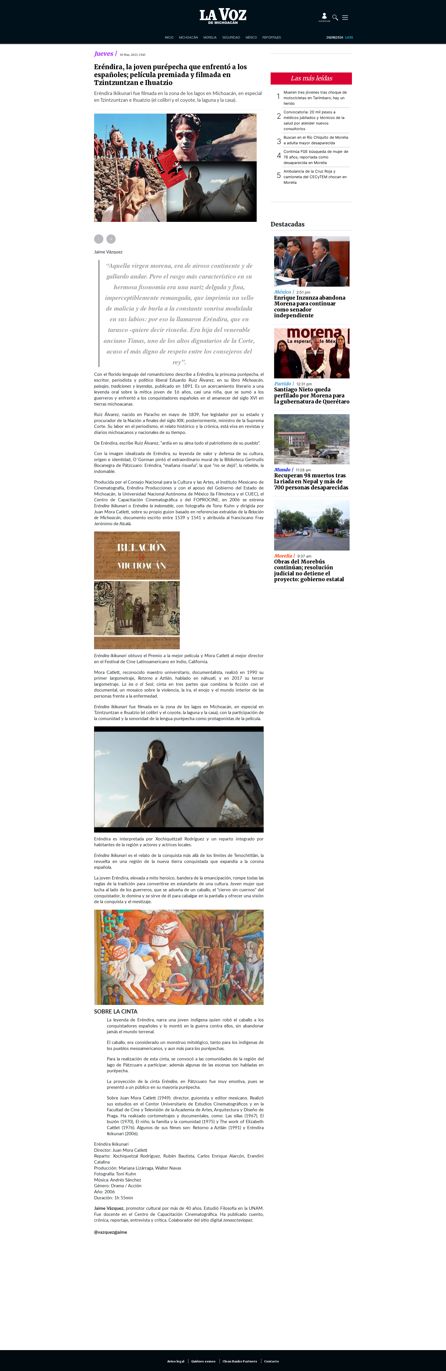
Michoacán (188, 37)
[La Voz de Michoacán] (223, 16)
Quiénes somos (203, 1361)
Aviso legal (175, 1361)
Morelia (210, 37)
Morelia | (285, 556)
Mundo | (284, 469)
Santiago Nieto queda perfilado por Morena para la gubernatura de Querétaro (312, 395)
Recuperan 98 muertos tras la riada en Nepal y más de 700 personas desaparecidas (311, 481)
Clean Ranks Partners (240, 1361)
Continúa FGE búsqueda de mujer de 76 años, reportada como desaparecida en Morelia (316, 157)
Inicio (169, 37)
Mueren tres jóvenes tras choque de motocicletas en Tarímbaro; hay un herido (315, 98)
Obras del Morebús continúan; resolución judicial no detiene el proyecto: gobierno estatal (309, 570)
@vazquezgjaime (110, 1232)
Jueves (104, 53)
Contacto (271, 1361)
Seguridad (231, 37)
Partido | (284, 384)
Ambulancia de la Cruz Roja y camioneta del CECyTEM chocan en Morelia (315, 177)
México (251, 37)
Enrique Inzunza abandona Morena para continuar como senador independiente (309, 307)
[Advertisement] (179, 1295)
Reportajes (271, 37)
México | (284, 292)
